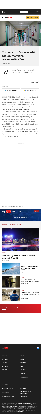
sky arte (5, 370)
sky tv (22, 359)
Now (22, 366)
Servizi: (22, 355)
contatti (15, 406)
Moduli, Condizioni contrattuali (26, 403)
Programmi (24, 377)
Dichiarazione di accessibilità (25, 392)
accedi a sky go (31, 348)
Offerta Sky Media (8, 396)
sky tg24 (5, 362)
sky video (5, 366)
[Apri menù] (2, 17)
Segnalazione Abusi (20, 411)
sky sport (5, 359)
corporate (24, 396)
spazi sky (23, 373)
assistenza (9, 406)
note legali (5, 392)
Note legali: (5, 384)
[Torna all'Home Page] (8, 17)
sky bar (22, 370)
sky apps (23, 362)
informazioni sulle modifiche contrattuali (17, 405)
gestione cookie (7, 388)
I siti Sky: (4, 355)
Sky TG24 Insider (32, 17)
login (37, 12)
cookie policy (25, 388)
